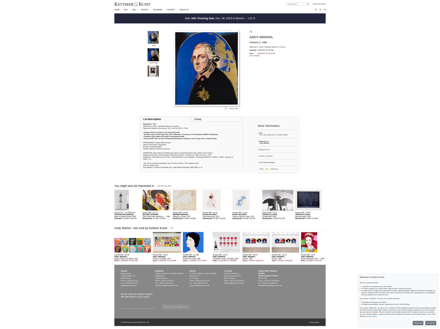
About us (184, 10)
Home (117, 10)
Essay (197, 119)
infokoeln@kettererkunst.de (234, 283)
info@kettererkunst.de (129, 285)
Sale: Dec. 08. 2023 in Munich (215, 18)
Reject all (418, 323)
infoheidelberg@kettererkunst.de (270, 285)
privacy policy (372, 316)
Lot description (152, 119)
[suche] (308, 4)
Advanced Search (319, 4)
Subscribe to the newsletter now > (176, 307)
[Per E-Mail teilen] (266, 169)
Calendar (157, 10)
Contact (171, 10)
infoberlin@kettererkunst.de (200, 285)
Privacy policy (314, 322)
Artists (144, 10)
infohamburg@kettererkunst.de (166, 285)
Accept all (431, 323)
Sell (134, 10)
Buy (126, 10)
